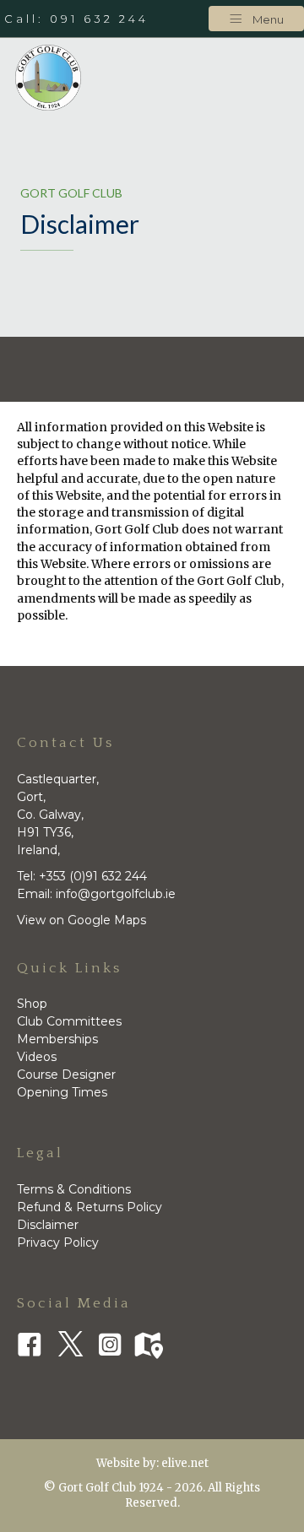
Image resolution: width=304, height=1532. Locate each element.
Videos (37, 1056)
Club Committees (69, 1021)
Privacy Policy (58, 1242)
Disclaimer (48, 1224)
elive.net (185, 1463)
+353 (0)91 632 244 (93, 876)
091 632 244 (99, 18)
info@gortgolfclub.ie (114, 893)
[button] (256, 18)
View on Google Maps (81, 920)
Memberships (57, 1039)
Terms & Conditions (74, 1189)
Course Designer (66, 1074)
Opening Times (62, 1092)
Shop (32, 1003)
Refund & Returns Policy (89, 1207)
